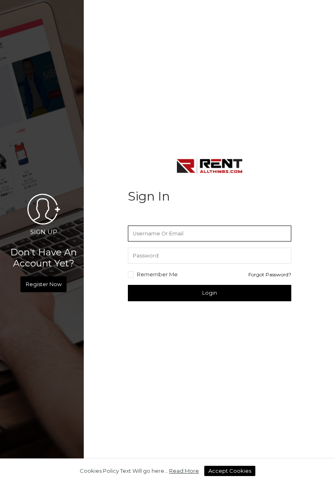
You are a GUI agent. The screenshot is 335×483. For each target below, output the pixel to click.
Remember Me (157, 274)
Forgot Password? (269, 274)
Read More (184, 470)
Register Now (44, 284)
